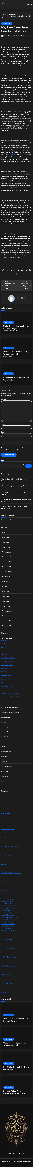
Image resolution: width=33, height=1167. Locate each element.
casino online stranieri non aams (11, 693)
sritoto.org (4, 771)
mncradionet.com (6, 766)
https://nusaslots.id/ (7, 901)
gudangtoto (4, 640)
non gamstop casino (7, 665)
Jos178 (3, 746)
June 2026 (5, 537)
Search (3, 460)
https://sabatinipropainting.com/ (11, 873)
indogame (4, 756)
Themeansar (16, 1164)
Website (3, 440)
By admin (6, 35)
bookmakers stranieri (7, 686)
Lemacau (4, 761)
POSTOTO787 (5, 813)
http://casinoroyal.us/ (7, 974)
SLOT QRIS (4, 890)
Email (3, 432)
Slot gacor (4, 791)
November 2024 (7, 626)
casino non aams (6, 675)
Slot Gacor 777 (5, 855)
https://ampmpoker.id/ (8, 924)
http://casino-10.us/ (7, 939)
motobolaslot (5, 651)
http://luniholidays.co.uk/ (8, 957)
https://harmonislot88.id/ (8, 930)
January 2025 (6, 616)
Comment (4, 399)
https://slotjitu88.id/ (7, 904)
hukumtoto (4, 776)
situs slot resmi (6, 751)
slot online (4, 837)
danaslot (4, 722)
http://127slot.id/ (6, 913)
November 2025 (7, 567)
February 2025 (7, 611)
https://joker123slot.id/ (8, 906)
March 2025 (6, 606)
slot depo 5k (5, 668)
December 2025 (7, 562)
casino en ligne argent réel (9, 689)
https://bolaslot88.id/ (7, 915)
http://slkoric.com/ (6, 881)
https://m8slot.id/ (6, 921)
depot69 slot (5, 737)
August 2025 (6, 581)
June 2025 (5, 591)
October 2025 (6, 572)
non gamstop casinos (7, 661)
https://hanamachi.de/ (8, 658)
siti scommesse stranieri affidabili (11, 697)
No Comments (25, 35)
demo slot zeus (5, 786)
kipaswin (3, 864)
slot (2, 647)
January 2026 (6, 557)
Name (3, 424)
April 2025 (5, 601)
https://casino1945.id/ (7, 908)
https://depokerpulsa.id (8, 910)
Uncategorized (6, 23)
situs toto (17, 707)
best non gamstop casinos (9, 727)
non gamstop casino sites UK (10, 846)
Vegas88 (3, 805)
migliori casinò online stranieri (10, 712)
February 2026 (7, 552)
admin (22, 298)
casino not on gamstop (8, 829)
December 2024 (7, 621)
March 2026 (6, 547)
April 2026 (5, 542)
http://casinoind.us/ (7, 948)
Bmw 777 (3, 654)
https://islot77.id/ (6, 919)
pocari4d (3, 781)
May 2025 (5, 596)
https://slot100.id (6, 928)
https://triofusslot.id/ (7, 926)
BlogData (26, 1161)
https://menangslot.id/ (8, 899)
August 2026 (6, 532)
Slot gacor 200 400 (7, 707)
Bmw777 (3, 644)
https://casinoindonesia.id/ (9, 917)
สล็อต (2, 682)
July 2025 (5, 586)
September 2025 (7, 576)
